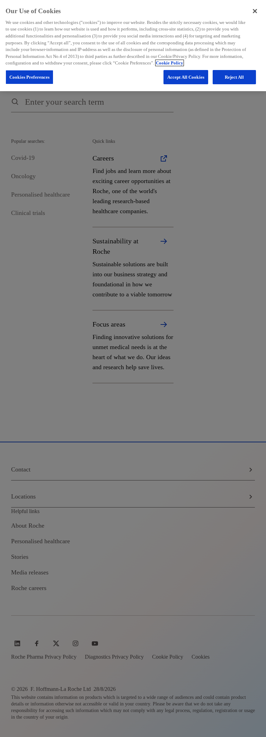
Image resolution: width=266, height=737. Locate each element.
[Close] (255, 11)
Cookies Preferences (29, 77)
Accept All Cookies (185, 77)
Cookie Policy (169, 63)
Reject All (234, 77)
